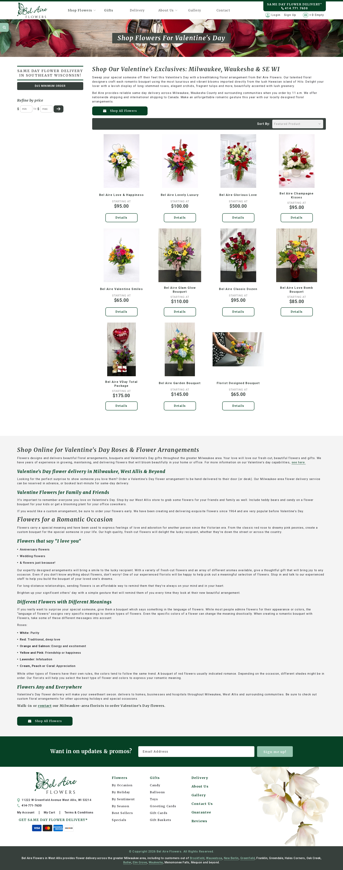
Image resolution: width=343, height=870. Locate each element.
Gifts (108, 10)
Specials (119, 820)
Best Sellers (122, 813)
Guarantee (201, 812)
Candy (155, 785)
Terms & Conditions (78, 812)
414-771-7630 (32, 805)
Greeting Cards (163, 806)
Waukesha (156, 862)
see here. (299, 462)
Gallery (194, 10)
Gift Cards (158, 813)
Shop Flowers (80, 10)
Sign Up (290, 15)
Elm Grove (140, 862)
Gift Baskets (160, 820)
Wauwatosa (214, 858)
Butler (127, 862)
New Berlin (231, 858)
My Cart (49, 812)
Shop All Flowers (123, 111)
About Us (166, 10)
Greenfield (247, 858)
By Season (120, 806)
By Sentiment (123, 799)
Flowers (120, 778)
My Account (25, 812)
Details (121, 217)
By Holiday (121, 792)
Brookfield (197, 858)
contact (45, 706)
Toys (154, 799)
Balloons (157, 792)
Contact (223, 10)
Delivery (137, 10)
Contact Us (202, 804)
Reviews (200, 821)
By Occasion (122, 785)
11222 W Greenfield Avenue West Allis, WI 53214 (56, 800)
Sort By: (263, 124)
